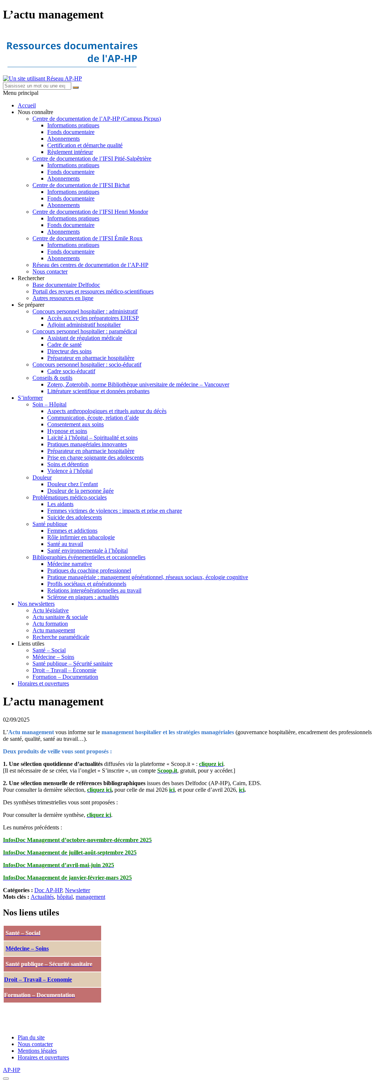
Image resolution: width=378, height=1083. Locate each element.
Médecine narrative (69, 564)
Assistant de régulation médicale (84, 338)
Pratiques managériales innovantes (87, 444)
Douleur (42, 477)
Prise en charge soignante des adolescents (95, 457)
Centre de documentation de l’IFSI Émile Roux (87, 238)
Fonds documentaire (70, 132)
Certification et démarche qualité (85, 145)
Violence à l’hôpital (70, 471)
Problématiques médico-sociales (69, 497)
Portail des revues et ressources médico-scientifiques (93, 291)
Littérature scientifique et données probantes (98, 391)
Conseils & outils (52, 378)
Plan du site (31, 1037)
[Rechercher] (76, 87)
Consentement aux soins (75, 424)
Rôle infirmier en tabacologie (81, 537)
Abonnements (63, 138)
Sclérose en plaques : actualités (83, 597)
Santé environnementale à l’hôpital (87, 550)
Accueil (27, 105)
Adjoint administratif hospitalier (84, 325)
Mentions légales (37, 1051)
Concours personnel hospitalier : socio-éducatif (86, 364)
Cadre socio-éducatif (71, 371)
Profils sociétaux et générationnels (86, 584)
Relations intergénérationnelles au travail (94, 590)
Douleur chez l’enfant (72, 484)
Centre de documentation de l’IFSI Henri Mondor (90, 212)
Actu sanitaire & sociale (60, 617)
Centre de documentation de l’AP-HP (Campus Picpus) (96, 119)
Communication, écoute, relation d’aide (93, 418)
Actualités (42, 897)
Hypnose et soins (67, 431)
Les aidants (60, 504)
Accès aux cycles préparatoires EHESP (93, 318)
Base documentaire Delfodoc (66, 285)
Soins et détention (68, 464)
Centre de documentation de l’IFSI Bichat (81, 185)
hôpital (65, 897)
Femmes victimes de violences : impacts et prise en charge (114, 511)
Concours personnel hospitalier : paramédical (84, 331)
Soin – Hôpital (49, 404)
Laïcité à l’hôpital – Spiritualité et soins (92, 437)
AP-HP (11, 1070)
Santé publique (49, 524)
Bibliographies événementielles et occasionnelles (88, 557)
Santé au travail (65, 544)
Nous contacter (50, 271)
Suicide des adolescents (74, 517)
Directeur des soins (69, 351)
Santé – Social (49, 650)
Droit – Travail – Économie (64, 670)
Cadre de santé (64, 344)
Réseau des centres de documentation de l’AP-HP (90, 265)
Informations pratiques (73, 125)
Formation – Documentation (65, 677)
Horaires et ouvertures (43, 683)
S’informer (30, 398)
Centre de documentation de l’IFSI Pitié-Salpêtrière (91, 158)
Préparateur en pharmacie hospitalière (90, 358)
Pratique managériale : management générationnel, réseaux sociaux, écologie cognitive (147, 577)
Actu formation (50, 623)
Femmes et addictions (72, 530)
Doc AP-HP (48, 890)
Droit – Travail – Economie (38, 979)
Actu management (53, 630)
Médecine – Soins (53, 657)
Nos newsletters (36, 604)
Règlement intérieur (70, 152)
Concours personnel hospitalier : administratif (85, 311)
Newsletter (77, 890)
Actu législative (50, 610)
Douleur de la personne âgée (80, 491)
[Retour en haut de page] (6, 1078)
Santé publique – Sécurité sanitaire (72, 663)
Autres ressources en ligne (62, 298)
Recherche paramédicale (60, 637)
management (90, 897)
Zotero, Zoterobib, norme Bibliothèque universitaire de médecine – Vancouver (138, 384)
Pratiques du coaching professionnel (89, 570)
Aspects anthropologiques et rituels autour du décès (106, 411)
